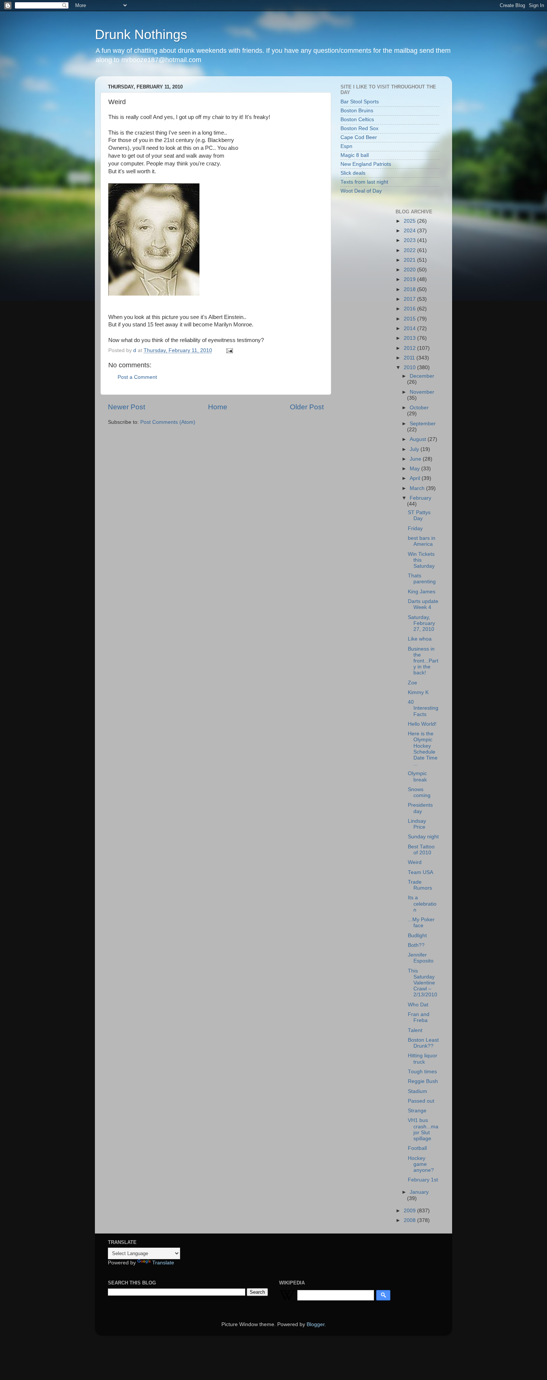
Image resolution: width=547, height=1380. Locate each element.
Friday (415, 528)
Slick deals (352, 173)
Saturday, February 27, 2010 (421, 623)
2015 (410, 319)
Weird (415, 862)
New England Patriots (365, 164)
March (418, 488)
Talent (415, 1030)
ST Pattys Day (419, 515)
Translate (163, 1262)
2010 (410, 367)
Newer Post (126, 407)
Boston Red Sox (359, 128)
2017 (410, 299)
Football (417, 1148)
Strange (417, 1110)
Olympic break (417, 776)
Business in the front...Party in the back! (423, 661)
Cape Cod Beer (358, 137)
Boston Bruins (356, 110)
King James (421, 591)
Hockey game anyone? (421, 1164)
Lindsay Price (417, 824)
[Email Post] (229, 350)
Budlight (417, 935)
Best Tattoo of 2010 (421, 849)
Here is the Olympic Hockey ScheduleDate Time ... (423, 749)
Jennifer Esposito (421, 958)
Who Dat (418, 1004)
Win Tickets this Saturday (421, 560)
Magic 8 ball (354, 155)
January (419, 1192)
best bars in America (421, 541)
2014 (410, 328)
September (423, 423)
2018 (410, 289)
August (419, 439)
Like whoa (420, 639)
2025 (410, 221)
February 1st (423, 1180)
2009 (410, 1210)
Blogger (315, 1324)
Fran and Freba (418, 1017)
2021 (410, 260)
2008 (410, 1220)
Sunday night (423, 836)
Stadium (417, 1091)
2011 (410, 358)
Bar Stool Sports (359, 101)
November (422, 392)
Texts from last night (364, 182)
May (415, 468)
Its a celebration (422, 903)
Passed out (421, 1101)
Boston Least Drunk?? (423, 1043)
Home (217, 407)
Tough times (422, 1071)
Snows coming (419, 792)
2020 (410, 270)
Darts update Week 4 (423, 604)
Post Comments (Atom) (167, 422)
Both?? (416, 945)
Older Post (307, 407)
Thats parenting (422, 578)
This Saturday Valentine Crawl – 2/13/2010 (422, 983)
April (416, 478)
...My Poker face (421, 922)
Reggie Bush (423, 1081)
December (422, 376)
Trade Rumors (420, 885)
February (420, 498)
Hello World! (422, 724)
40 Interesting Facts (423, 708)
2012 (410, 348)
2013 (410, 338)
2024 (410, 230)
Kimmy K (418, 692)
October (419, 407)
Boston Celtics (357, 119)
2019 (410, 279)
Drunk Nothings (141, 34)
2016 (410, 309)
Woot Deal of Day (361, 191)
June (416, 459)
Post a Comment (137, 377)
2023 (410, 240)
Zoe (412, 683)
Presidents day (420, 808)
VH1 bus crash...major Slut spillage (423, 1129)
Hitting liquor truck (422, 1058)
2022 (410, 250)
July (415, 449)
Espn (346, 146)
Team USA (420, 872)
